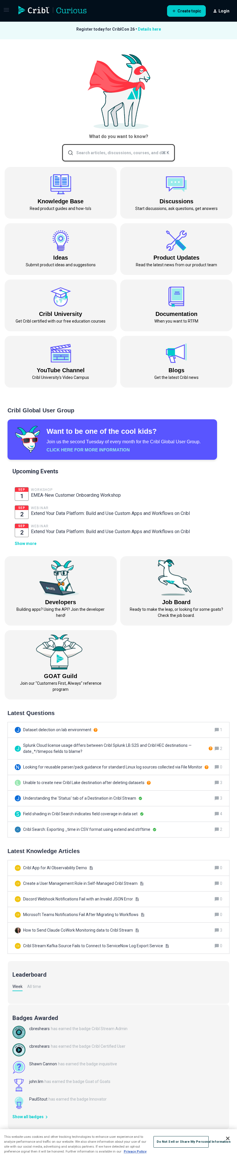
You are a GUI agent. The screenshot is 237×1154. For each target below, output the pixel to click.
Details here (149, 29)
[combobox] (118, 153)
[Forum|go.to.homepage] (52, 11)
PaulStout (38, 1099)
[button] (6, 12)
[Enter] (68, 153)
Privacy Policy (135, 1151)
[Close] (227, 1138)
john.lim (36, 1081)
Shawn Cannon (43, 1064)
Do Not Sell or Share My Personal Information (183, 1142)
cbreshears (39, 1028)
